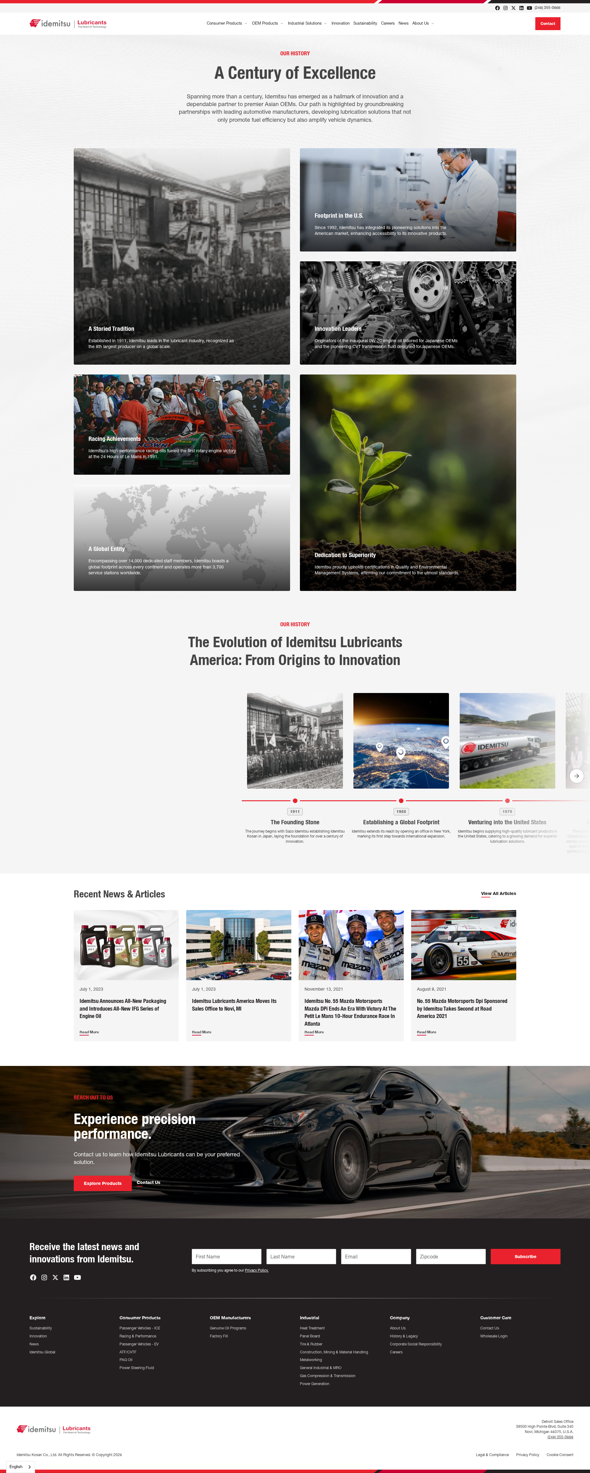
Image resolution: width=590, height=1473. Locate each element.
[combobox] (20, 1467)
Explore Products (103, 1183)
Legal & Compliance (492, 1455)
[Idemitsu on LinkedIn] (521, 8)
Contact (548, 24)
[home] (68, 24)
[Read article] (126, 945)
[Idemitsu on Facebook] (497, 8)
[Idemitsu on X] (513, 8)
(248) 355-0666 (547, 8)
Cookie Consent (560, 1455)
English (16, 1466)
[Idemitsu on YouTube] (529, 8)
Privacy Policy (527, 1455)
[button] (227, 23)
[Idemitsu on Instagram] (505, 8)
